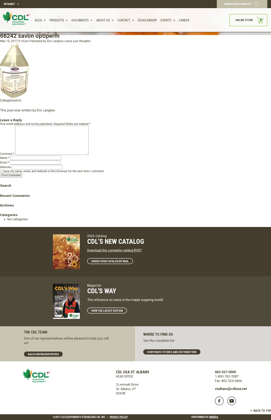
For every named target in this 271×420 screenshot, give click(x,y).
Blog (38, 20)
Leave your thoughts (77, 41)
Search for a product (237, 4)
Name (5, 158)
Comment (7, 154)
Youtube (231, 401)
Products (56, 20)
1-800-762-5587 (227, 376)
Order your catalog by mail (110, 261)
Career (184, 20)
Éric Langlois (55, 41)
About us (103, 20)
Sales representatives (43, 354)
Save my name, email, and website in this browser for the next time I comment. (53, 171)
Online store (244, 20)
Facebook (219, 401)
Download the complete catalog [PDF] (114, 250)
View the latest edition (107, 310)
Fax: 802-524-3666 (228, 381)
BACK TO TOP (262, 410)
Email (4, 162)
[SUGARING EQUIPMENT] (17, 20)
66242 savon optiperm (30, 35)
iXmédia (213, 417)
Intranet (9, 4)
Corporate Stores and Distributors (172, 352)
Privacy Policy (119, 417)
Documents (80, 20)
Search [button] (3, 180)
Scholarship (147, 20)
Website (5, 167)
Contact (123, 20)
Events (166, 20)
